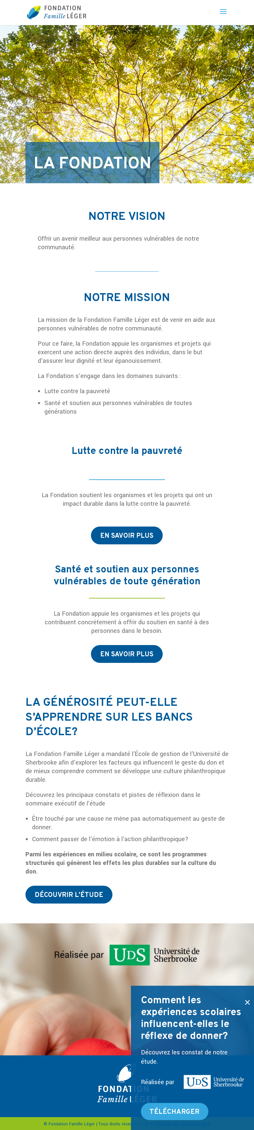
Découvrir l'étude (69, 895)
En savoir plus (126, 536)
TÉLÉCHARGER (174, 1112)
